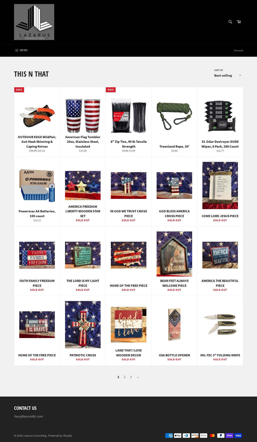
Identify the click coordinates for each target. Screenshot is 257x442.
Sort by (218, 70)
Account (238, 50)
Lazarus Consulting (35, 435)
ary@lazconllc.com (29, 416)
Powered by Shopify (60, 435)
